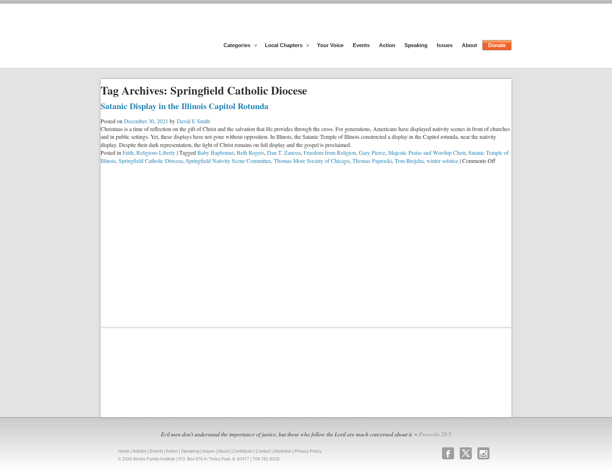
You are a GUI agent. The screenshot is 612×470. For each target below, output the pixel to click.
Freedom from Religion (330, 152)
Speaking (415, 45)
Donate (497, 45)
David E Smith (193, 121)
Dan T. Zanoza (284, 152)
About (469, 45)
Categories (236, 45)
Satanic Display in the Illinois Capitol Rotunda (184, 106)
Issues (445, 45)
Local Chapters (283, 45)
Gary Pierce (372, 152)
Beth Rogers (250, 152)
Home (124, 451)
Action (387, 45)
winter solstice (442, 160)
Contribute (242, 451)
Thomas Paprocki (372, 160)
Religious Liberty (155, 152)
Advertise (282, 451)
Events (361, 45)
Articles (139, 451)
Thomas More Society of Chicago (312, 160)
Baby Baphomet (215, 152)
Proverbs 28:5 (435, 434)
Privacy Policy (308, 451)
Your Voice (330, 45)
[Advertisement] (154, 371)
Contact (263, 451)
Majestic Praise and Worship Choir (426, 152)
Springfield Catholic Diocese (151, 160)
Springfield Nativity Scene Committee (228, 160)
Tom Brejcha (409, 160)
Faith (128, 152)
